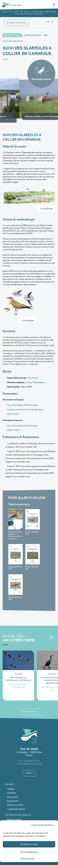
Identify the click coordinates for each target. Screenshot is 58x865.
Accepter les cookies (29, 844)
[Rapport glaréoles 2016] (15, 582)
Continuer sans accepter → (43, 825)
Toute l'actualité (29, 709)
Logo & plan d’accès (16, 806)
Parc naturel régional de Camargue (22, 402)
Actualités (11, 790)
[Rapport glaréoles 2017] (32, 551)
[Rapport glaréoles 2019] (32, 516)
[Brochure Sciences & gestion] (15, 516)
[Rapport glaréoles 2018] (15, 551)
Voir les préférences (29, 852)
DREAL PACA (13, 411)
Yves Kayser (33, 375)
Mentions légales (14, 817)
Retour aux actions (17, 23)
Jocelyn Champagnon (35, 379)
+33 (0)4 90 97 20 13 (31, 758)
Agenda (10, 786)
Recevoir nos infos (15, 802)
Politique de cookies (27, 858)
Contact (29, 770)
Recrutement (12, 798)
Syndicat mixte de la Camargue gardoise (25, 407)
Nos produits (12, 794)
